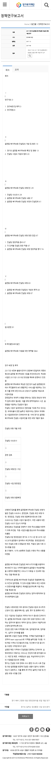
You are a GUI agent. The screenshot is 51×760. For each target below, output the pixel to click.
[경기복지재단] (28, 5)
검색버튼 (46, 5)
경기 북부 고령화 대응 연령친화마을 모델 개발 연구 (31, 701)
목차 (7, 70)
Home (26, 24)
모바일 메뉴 (5, 5)
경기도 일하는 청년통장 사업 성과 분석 (35, 707)
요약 (17, 70)
